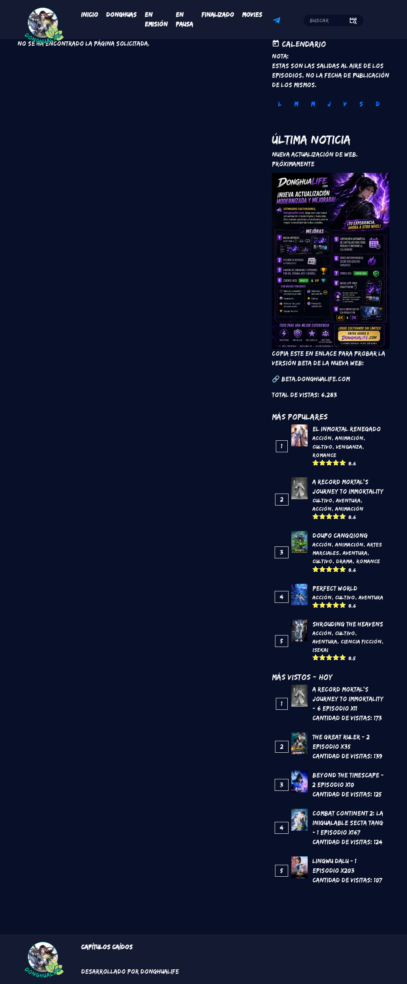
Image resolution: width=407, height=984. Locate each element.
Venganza (349, 447)
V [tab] (345, 104)
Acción (321, 438)
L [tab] (279, 104)
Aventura (348, 500)
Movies (252, 14)
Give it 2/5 (322, 462)
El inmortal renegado (346, 429)
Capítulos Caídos (107, 946)
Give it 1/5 (315, 462)
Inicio (89, 14)
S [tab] (361, 104)
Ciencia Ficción (361, 641)
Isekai (320, 650)
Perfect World (334, 588)
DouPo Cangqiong (340, 535)
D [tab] (378, 104)
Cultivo (322, 447)
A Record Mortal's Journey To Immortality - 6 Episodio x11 (348, 699)
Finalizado (218, 14)
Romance (324, 455)
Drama (344, 561)
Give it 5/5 (342, 462)
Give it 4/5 (336, 462)
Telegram (278, 21)
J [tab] (329, 104)
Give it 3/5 (329, 462)
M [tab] (296, 104)
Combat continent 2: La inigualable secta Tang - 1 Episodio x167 (347, 823)
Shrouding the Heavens (347, 624)
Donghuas (121, 14)
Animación (349, 438)
